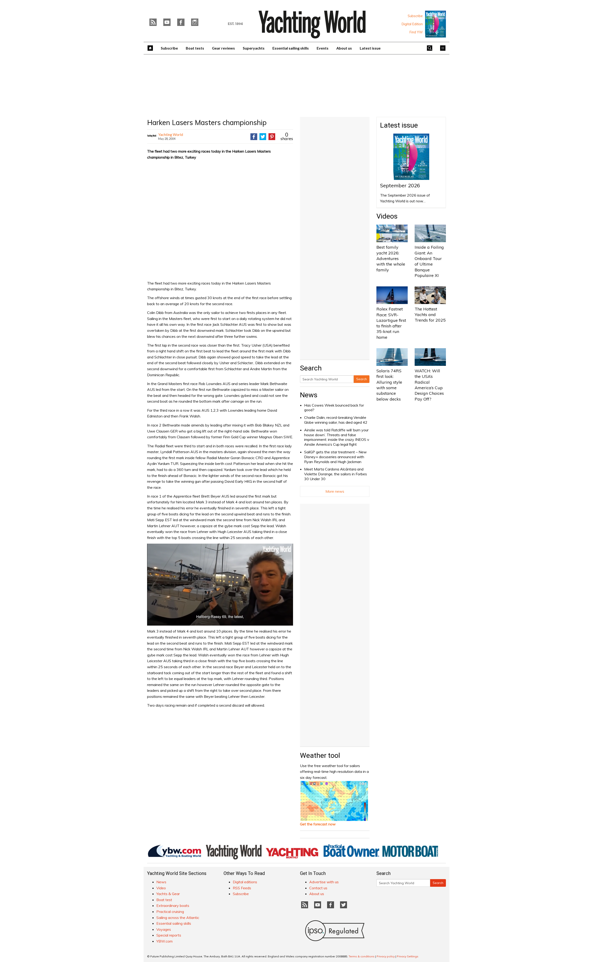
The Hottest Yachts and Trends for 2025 (430, 314)
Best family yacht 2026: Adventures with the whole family (390, 258)
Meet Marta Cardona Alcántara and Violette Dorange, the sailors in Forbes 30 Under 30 (335, 474)
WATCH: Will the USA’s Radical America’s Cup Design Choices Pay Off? (429, 384)
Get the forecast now (318, 824)
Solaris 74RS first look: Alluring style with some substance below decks (389, 384)
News (308, 395)
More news (334, 491)
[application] (220, 585)
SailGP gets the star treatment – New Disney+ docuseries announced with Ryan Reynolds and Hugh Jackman (335, 457)
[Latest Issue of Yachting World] (435, 24)
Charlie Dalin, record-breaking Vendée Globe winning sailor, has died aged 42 (335, 420)
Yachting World (170, 134)
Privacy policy (386, 956)
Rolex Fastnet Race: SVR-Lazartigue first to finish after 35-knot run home (391, 323)
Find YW (416, 32)
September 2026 (400, 185)
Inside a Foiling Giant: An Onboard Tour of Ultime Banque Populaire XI (429, 261)
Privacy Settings (407, 956)
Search (361, 379)
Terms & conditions (362, 956)
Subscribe (415, 16)
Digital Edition (412, 24)
